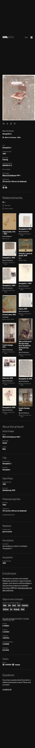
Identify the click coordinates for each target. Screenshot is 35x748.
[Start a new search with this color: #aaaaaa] (6, 188)
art (11, 609)
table (4, 605)
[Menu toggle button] (31, 37)
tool (19, 605)
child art (6, 609)
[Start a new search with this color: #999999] (3, 188)
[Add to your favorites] (15, 123)
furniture (25, 605)
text (9, 605)
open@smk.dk (7, 689)
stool (14, 605)
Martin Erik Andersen (9, 175)
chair (22, 609)
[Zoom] (4, 123)
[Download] (7, 123)
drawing (16, 609)
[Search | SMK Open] (8, 38)
